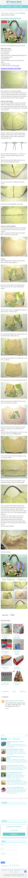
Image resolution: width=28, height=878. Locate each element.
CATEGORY (15, 6)
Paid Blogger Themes (20, 875)
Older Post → (23, 691)
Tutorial (17, 13)
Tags (9, 738)
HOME (2, 6)
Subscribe (14, 834)
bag (7, 13)
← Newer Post (5, 691)
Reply (7, 708)
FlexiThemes (10, 874)
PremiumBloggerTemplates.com (10, 875)
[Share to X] (11, 615)
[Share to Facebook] (12, 615)
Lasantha (22, 874)
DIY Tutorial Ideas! (14, 1)
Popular (3, 738)
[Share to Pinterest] (14, 615)
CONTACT (3, 9)
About (16, 872)
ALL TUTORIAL (8, 6)
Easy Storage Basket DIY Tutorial (15, 772)
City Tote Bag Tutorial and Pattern (11, 18)
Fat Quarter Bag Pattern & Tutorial (15, 749)
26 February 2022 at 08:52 (16, 700)
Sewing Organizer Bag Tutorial (14, 780)
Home (3, 13)
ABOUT (21, 6)
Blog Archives (16, 738)
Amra (6, 700)
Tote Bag (11, 13)
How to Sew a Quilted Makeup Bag (15, 787)
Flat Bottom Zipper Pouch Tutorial (15, 765)
